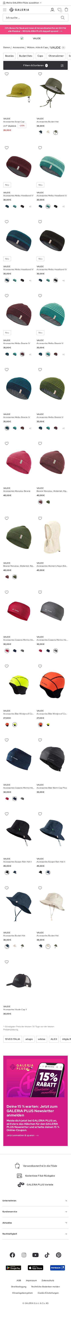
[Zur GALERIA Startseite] (19, 10)
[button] (22, 2)
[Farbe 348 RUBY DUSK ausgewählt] (40, 502)
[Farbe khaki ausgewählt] (55, 132)
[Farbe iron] (22, 651)
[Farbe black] (40, 872)
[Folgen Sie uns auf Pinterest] (58, 1255)
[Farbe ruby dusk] (55, 354)
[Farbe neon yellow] (48, 724)
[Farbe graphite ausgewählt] (55, 280)
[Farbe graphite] (22, 206)
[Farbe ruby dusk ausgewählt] (22, 354)
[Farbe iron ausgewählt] (55, 651)
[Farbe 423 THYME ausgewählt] (15, 577)
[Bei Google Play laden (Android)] (13, 1268)
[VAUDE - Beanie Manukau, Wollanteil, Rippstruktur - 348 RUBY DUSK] (52, 462)
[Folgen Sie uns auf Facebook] (12, 1255)
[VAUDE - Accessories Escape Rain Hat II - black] (18, 833)
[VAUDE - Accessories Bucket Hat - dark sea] (52, 93)
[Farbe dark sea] (40, 132)
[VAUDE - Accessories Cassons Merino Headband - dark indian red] (18, 611)
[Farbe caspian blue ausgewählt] (7, 280)
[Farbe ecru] (48, 132)
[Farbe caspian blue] (7, 206)
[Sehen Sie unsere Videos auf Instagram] (24, 1255)
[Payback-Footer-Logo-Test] (57, 1268)
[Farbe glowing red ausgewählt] (40, 724)
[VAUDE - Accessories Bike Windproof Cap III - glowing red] (18, 685)
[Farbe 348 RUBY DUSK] (7, 577)
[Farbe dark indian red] (40, 651)
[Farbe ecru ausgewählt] (48, 946)
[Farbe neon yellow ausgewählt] (15, 724)
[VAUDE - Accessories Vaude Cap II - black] (18, 980)
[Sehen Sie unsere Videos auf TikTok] (47, 1255)
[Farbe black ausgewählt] (7, 872)
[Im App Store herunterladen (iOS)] (35, 1267)
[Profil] (52, 10)
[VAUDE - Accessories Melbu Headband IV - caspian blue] (18, 166)
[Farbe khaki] (22, 946)
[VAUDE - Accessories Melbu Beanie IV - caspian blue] (18, 314)
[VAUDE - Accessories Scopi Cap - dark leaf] (18, 93)
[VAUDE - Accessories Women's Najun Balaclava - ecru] (52, 537)
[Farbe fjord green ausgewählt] (48, 206)
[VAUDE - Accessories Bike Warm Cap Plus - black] (52, 759)
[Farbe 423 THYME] (48, 502)
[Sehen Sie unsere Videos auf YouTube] (35, 1255)
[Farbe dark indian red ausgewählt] (7, 651)
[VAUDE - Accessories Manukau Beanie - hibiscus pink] (18, 462)
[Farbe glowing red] (7, 724)
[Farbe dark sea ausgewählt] (15, 799)
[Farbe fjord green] (15, 206)
